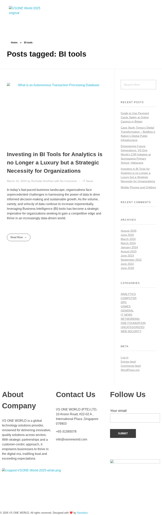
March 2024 (128, 243)
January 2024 (129, 247)
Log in (124, 357)
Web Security (131, 331)
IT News (88, 181)
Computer (129, 298)
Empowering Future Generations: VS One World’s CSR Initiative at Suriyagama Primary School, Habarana (136, 154)
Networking (130, 318)
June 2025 (127, 234)
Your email (118, 411)
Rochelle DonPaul (42, 181)
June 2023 (127, 255)
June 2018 (127, 268)
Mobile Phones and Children (138, 187)
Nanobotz (82, 512)
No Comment (68, 181)
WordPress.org (130, 369)
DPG (124, 302)
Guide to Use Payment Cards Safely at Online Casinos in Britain (135, 117)
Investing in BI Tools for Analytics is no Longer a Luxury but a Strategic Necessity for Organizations (55, 162)
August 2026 (129, 230)
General (127, 310)
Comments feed (131, 365)
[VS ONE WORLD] (30, 13)
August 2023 (129, 251)
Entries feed (128, 361)
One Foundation (133, 323)
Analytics (128, 294)
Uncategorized (132, 327)
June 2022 (127, 263)
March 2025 (128, 239)
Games (126, 306)
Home (14, 42)
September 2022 (131, 259)
